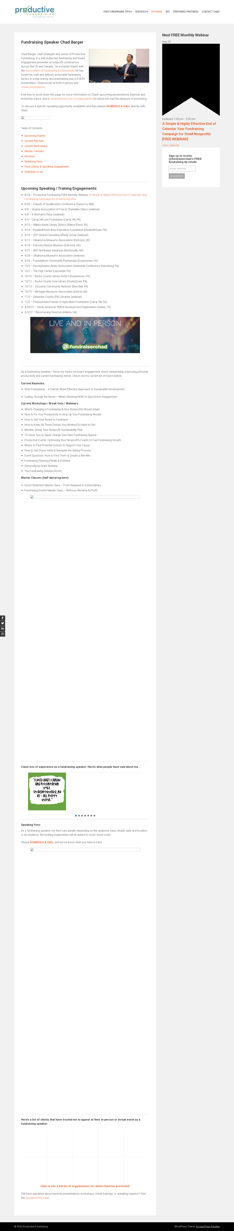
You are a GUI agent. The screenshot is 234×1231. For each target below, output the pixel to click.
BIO (168, 11)
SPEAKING (156, 11)
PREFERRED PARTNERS (186, 11)
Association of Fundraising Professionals (50, 70)
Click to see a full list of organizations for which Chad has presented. (85, 1186)
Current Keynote (34, 141)
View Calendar (170, 145)
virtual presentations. (33, 87)
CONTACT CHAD (211, 11)
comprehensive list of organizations (71, 98)
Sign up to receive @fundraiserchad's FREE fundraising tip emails (185, 158)
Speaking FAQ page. (38, 1197)
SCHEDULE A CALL (118, 106)
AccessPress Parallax (208, 1226)
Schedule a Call (33, 171)
